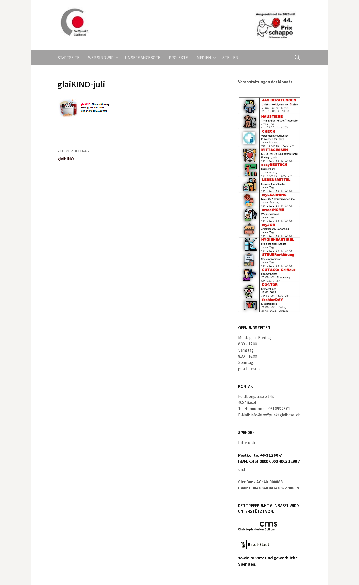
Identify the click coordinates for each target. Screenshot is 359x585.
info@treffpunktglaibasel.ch (275, 415)
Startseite (68, 57)
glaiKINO (65, 159)
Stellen (230, 57)
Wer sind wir (101, 57)
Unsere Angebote (142, 57)
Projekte (178, 57)
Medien (204, 57)
